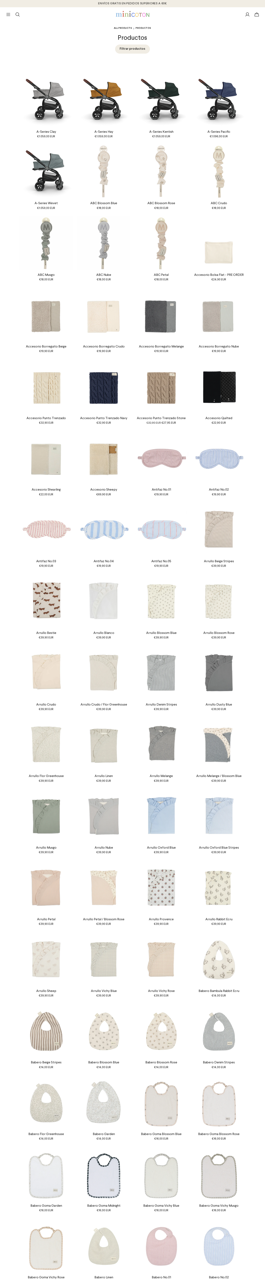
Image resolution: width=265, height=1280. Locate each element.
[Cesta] (256, 14)
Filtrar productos (132, 48)
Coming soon (219, 552)
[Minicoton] (132, 14)
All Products (123, 28)
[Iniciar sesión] (247, 14)
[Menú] (8, 14)
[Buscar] (17, 14)
